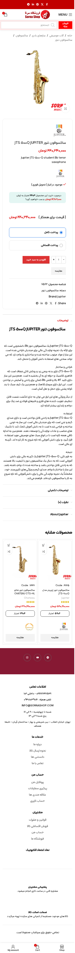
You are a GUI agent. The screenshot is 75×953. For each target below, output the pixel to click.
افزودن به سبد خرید (36, 260)
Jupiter (62, 297)
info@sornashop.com (38, 706)
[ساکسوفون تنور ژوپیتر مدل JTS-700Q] (55, 561)
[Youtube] (37, 657)
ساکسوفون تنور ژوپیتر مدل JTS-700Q (55, 592)
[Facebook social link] (47, 4)
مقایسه (58, 271)
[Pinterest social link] (37, 4)
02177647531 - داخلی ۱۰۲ (37, 694)
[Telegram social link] (28, 4)
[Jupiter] (63, 626)
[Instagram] (27, 657)
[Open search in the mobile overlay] (29, 25)
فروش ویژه (65, 25)
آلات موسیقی (56, 36)
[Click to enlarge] (65, 109)
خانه (69, 36)
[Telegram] (48, 657)
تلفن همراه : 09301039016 (37, 700)
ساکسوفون (22, 36)
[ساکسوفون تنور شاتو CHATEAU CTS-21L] (20, 561)
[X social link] (42, 4)
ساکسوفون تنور (63, 40)
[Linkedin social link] (33, 4)
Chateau (29, 598)
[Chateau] (29, 626)
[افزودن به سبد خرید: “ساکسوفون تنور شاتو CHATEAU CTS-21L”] (9, 545)
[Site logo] (37, 15)
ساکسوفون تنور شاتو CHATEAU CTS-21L (24, 592)
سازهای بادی (39, 36)
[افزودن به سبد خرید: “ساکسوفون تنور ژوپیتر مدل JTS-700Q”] (43, 545)
